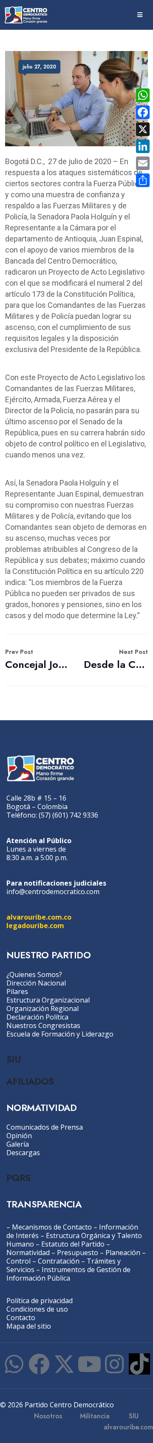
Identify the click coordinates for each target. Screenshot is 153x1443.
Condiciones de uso (37, 1309)
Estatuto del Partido (73, 1244)
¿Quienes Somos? (34, 974)
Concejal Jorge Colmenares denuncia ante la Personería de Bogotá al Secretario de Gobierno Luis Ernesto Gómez (37, 660)
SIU (13, 1059)
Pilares (17, 991)
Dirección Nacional (36, 983)
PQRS (18, 1178)
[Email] (142, 163)
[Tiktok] (139, 1364)
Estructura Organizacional (48, 1000)
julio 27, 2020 (39, 67)
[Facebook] (39, 1364)
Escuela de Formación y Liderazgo (59, 1034)
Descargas (23, 1152)
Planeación (122, 1252)
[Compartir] (142, 180)
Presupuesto (77, 1252)
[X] (142, 129)
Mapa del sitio (28, 1326)
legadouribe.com (35, 925)
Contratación (58, 1261)
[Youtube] (89, 1364)
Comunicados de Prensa (44, 1127)
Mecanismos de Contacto (52, 1227)
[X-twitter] (64, 1364)
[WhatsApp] (142, 95)
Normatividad (28, 1252)
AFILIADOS (30, 1081)
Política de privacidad (39, 1300)
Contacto (20, 1317)
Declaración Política (37, 1017)
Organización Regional (42, 1008)
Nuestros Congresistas (43, 1025)
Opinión (19, 1135)
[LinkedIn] (142, 146)
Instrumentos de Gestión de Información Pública (68, 1274)
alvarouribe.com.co (38, 917)
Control (18, 1261)
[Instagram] (114, 1364)
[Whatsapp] (14, 1364)
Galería (17, 1144)
